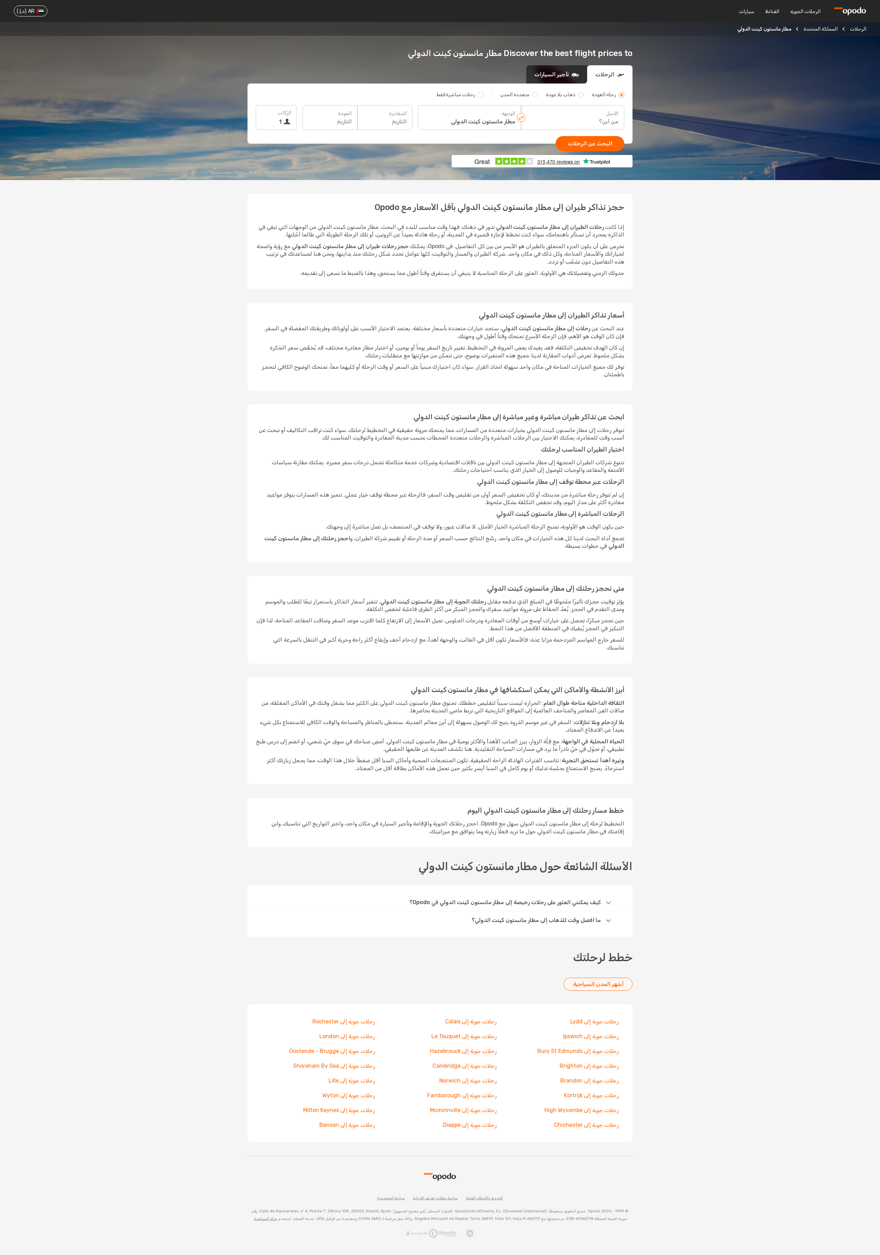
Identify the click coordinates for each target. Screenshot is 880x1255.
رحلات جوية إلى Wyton (348, 1095)
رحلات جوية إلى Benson (347, 1125)
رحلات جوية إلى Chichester (586, 1125)
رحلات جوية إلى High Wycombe (581, 1110)
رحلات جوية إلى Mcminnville (463, 1110)
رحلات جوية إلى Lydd (594, 1021)
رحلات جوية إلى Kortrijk (591, 1095)
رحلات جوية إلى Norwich (468, 1080)
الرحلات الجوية (805, 11)
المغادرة (398, 113)
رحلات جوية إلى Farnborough (462, 1095)
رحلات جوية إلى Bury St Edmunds (578, 1051)
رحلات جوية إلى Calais (471, 1021)
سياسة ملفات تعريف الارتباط (435, 1198)
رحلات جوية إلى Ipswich (591, 1036)
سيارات (746, 11)
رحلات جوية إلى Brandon (589, 1080)
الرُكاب (284, 113)
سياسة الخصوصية (391, 1198)
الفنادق (772, 11)
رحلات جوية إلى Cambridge (464, 1066)
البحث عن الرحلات (590, 143)
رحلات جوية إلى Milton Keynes (339, 1110)
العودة (345, 113)
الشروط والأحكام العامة (484, 1198)
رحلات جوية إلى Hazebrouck (463, 1051)
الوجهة (508, 113)
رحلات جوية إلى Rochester (343, 1021)
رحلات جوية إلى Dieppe (470, 1125)
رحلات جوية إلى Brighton (589, 1066)
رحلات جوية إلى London (347, 1036)
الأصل (612, 113)
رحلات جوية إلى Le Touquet (464, 1036)
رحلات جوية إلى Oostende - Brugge (332, 1051)
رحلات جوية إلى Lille (352, 1080)
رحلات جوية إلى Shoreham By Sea (334, 1066)
